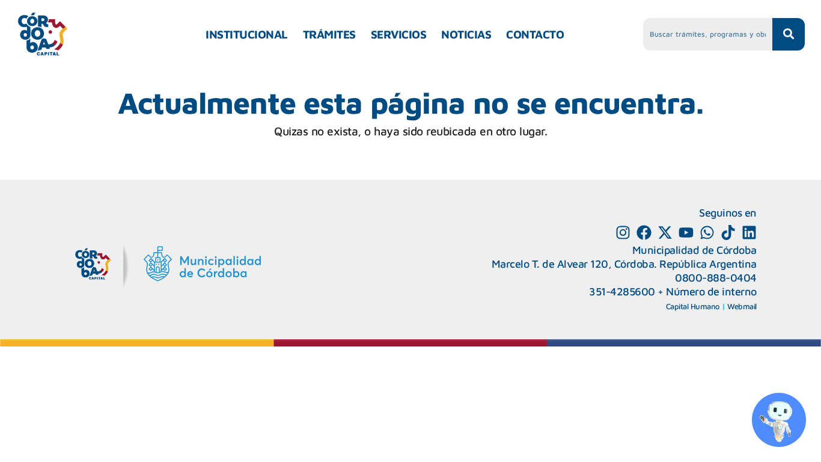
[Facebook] (644, 232)
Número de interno (711, 291)
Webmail (742, 306)
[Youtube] (686, 232)
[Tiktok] (728, 232)
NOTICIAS (466, 34)
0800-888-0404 (716, 277)
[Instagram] (622, 232)
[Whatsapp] (707, 232)
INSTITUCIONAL (247, 34)
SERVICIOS (399, 34)
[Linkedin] (749, 232)
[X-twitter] (665, 232)
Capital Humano (693, 306)
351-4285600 (622, 291)
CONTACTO (535, 34)
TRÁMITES (329, 34)
